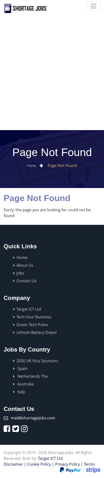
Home (32, 165)
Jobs (20, 273)
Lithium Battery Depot (36, 332)
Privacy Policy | (69, 464)
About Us (24, 265)
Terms (89, 464)
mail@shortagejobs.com (33, 418)
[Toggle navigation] (93, 6)
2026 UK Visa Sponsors (37, 360)
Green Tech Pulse (32, 324)
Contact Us (26, 280)
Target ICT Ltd (28, 309)
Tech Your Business (34, 317)
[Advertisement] (52, 76)
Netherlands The (32, 376)
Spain (22, 368)
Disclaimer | (15, 464)
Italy (20, 391)
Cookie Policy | (40, 464)
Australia (25, 384)
